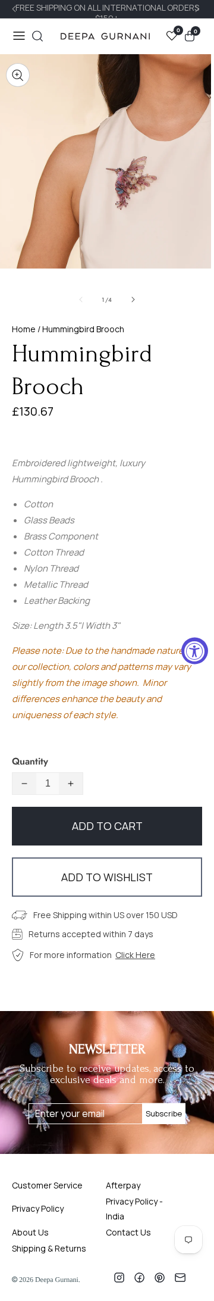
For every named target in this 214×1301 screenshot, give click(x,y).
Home (24, 329)
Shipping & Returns (49, 1248)
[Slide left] (81, 299)
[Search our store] (37, 36)
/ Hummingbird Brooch (80, 329)
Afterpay (123, 1185)
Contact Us (128, 1232)
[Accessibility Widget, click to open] (194, 650)
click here (135, 954)
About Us (30, 1232)
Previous (15, 9)
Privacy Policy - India (134, 1209)
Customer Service (47, 1185)
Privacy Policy (38, 1208)
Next (198, 9)
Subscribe (164, 1113)
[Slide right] (133, 299)
